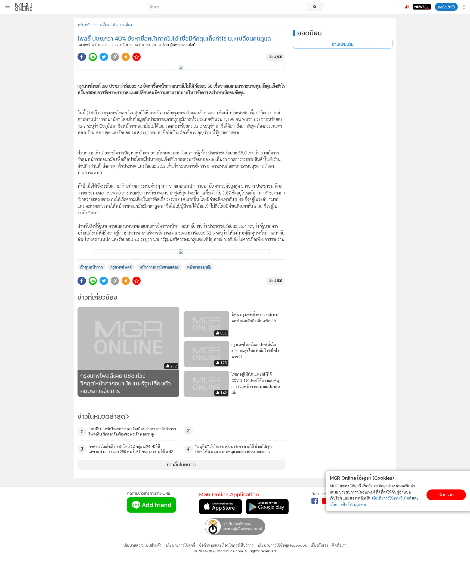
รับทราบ (446, 494)
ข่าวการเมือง (122, 24)
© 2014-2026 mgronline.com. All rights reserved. (235, 550)
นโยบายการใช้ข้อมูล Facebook (282, 545)
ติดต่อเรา (339, 545)
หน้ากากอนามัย (199, 266)
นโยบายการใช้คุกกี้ (180, 545)
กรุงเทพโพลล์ (121, 266)
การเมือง (102, 24)
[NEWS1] (422, 7)
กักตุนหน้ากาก (91, 266)
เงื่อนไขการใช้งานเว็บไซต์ (391, 497)
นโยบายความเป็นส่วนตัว (142, 545)
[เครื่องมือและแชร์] (464, 7)
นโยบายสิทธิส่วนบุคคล (348, 504)
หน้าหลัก (85, 24)
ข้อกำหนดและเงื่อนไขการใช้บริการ (226, 545)
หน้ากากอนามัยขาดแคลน (159, 266)
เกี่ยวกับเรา (319, 545)
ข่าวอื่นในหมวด (181, 464)
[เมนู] (7, 6)
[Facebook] (314, 501)
